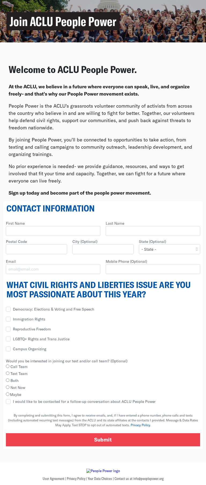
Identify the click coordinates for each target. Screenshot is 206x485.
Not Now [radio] (17, 387)
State (152, 241)
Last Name (115, 223)
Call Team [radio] (18, 366)
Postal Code (16, 241)
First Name (15, 223)
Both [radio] (14, 380)
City (84, 241)
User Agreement (53, 478)
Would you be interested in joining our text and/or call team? (66, 361)
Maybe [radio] (15, 394)
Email (11, 261)
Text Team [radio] (18, 373)
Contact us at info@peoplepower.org (139, 478)
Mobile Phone (126, 261)
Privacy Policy (140, 425)
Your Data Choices (100, 478)
